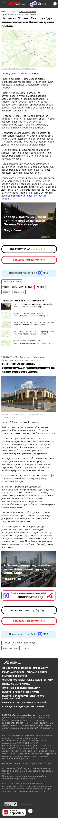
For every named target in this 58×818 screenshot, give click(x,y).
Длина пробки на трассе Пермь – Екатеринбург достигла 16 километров (31, 314)
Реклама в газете (36, 672)
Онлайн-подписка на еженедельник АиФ (27, 680)
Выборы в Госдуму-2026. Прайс (20, 692)
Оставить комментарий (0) (29, 260)
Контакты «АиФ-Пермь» (16, 684)
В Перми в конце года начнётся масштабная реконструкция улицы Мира (28, 569)
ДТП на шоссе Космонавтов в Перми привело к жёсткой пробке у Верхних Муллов (34, 333)
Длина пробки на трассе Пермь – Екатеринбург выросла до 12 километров (32, 342)
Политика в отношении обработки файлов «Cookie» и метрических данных (24, 777)
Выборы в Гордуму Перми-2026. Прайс (24, 702)
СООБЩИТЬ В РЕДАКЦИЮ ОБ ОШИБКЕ (23, 706)
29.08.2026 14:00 (9, 357)
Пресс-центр (40, 668)
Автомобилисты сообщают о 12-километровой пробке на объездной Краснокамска (34, 323)
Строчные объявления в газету (21, 688)
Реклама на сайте (13, 672)
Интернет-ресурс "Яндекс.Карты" (18, 68)
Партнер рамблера (26, 804)
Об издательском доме (16, 668)
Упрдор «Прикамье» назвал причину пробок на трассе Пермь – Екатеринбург (25, 220)
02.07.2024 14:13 (8, 11)
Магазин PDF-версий (14, 676)
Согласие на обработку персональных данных (26, 768)
